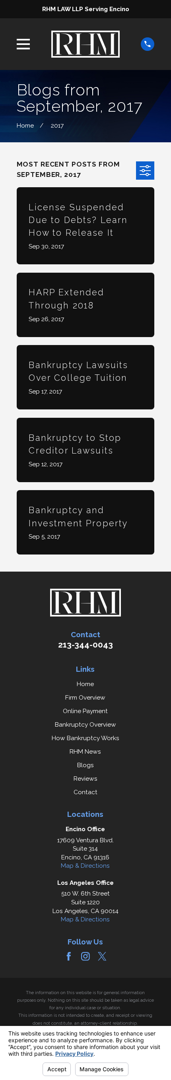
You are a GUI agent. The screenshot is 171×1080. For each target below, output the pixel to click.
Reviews (85, 778)
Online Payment (85, 711)
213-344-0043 (85, 645)
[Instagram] (85, 956)
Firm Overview (85, 697)
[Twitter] (102, 956)
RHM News (85, 751)
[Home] (85, 44)
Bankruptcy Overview (85, 724)
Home (85, 684)
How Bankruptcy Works (85, 738)
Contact (85, 792)
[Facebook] (68, 956)
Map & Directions (85, 865)
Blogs (85, 765)
